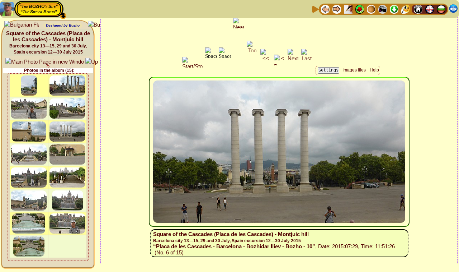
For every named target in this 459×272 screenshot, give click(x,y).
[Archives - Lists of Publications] (348, 9)
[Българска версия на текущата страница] (22, 25)
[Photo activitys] (382, 9)
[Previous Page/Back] (325, 9)
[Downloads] (394, 9)
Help (374, 70)
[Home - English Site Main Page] (429, 9)
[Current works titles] (371, 9)
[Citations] (359, 9)
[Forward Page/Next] (336, 9)
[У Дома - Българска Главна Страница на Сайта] (441, 9)
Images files (354, 70)
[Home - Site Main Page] (418, 9)
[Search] (405, 9)
